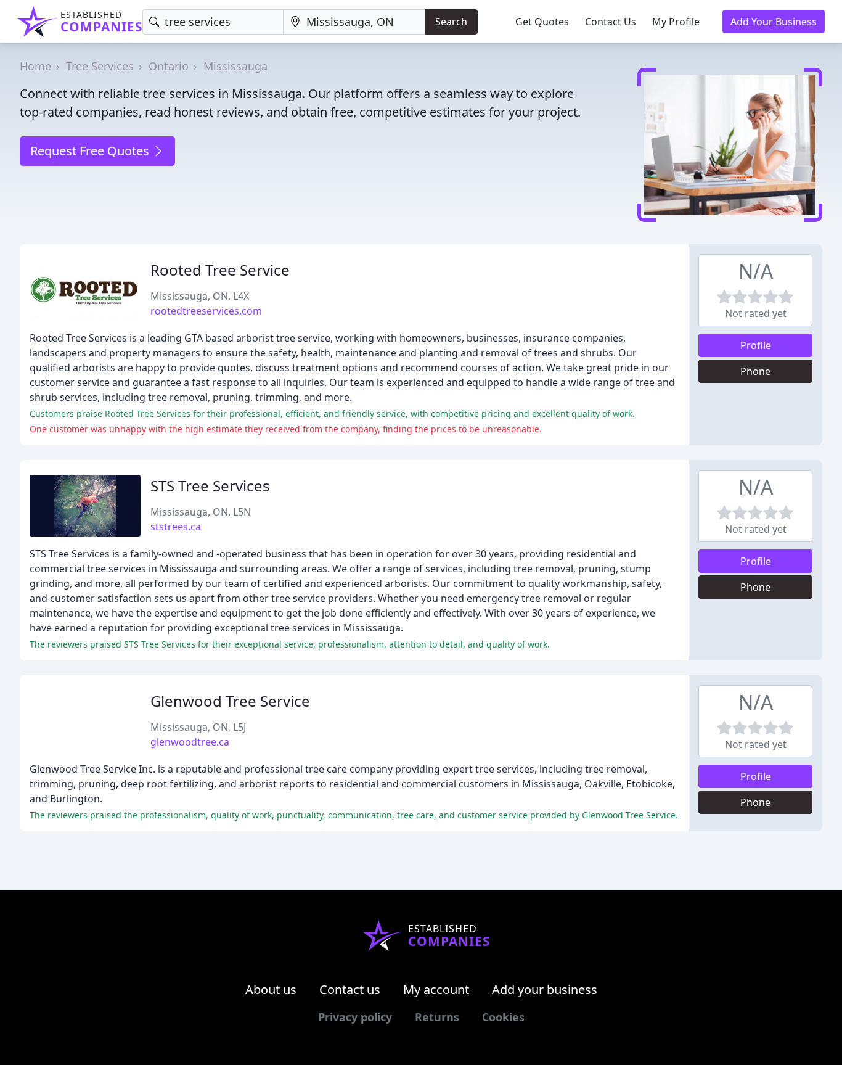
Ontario (169, 66)
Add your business (544, 989)
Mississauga (235, 66)
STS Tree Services (210, 485)
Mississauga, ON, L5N (200, 512)
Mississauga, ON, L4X (199, 296)
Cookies (503, 1016)
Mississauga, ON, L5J (198, 727)
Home (35, 66)
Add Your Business (773, 21)
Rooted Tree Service (220, 270)
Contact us (349, 989)
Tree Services (100, 66)
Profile (755, 345)
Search (451, 21)
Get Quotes (542, 21)
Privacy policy (355, 1016)
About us (270, 989)
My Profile (676, 21)
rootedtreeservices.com (206, 311)
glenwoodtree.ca (189, 742)
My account (436, 989)
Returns (437, 1016)
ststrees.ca (175, 526)
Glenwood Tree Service (230, 701)
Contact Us (610, 21)
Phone (755, 371)
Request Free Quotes (91, 150)
